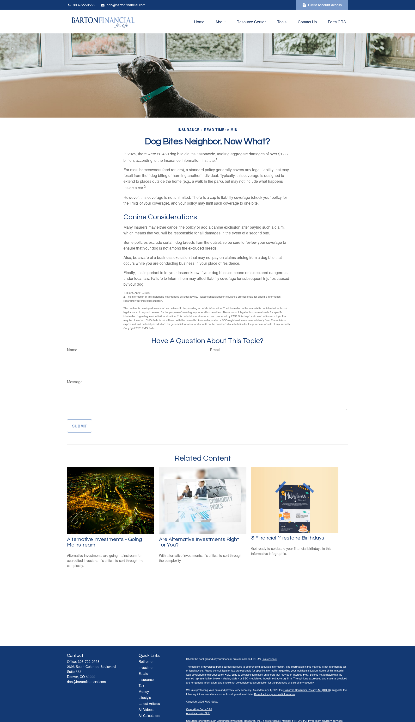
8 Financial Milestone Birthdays (287, 538)
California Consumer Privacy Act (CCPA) (307, 690)
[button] (199, 21)
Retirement (147, 661)
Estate (143, 673)
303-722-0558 (84, 4)
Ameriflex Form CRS (198, 713)
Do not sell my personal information (274, 694)
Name (72, 349)
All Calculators (149, 715)
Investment (147, 667)
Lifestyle (145, 697)
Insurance (146, 679)
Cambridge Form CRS (199, 709)
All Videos (146, 709)
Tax (141, 685)
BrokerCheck (269, 659)
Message (75, 381)
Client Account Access (325, 4)
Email (215, 349)
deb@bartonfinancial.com (126, 4)
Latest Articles (149, 703)
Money (144, 691)
